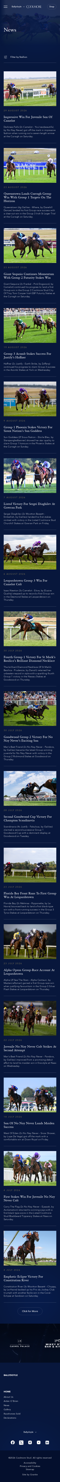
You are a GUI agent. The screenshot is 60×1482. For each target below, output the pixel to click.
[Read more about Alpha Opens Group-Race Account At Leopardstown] (30, 957)
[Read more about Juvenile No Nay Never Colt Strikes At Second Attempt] (30, 1034)
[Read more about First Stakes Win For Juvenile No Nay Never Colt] (30, 1186)
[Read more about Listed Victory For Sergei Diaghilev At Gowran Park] (30, 491)
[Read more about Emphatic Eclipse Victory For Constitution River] (30, 1264)
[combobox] (18, 7)
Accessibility (30, 1463)
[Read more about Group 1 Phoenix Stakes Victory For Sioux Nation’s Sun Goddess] (30, 415)
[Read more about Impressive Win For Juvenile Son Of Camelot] (30, 104)
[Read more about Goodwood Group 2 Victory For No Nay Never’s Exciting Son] (30, 726)
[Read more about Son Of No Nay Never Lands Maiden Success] (30, 1109)
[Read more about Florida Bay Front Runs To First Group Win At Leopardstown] (30, 881)
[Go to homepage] (34, 6)
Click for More (30, 1311)
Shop (51, 6)
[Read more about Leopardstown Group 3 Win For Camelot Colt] (30, 568)
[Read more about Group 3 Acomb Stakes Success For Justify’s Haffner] (30, 340)
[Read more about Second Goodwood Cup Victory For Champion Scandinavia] (30, 804)
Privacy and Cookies (30, 1466)
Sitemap (30, 1469)
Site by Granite (30, 1474)
